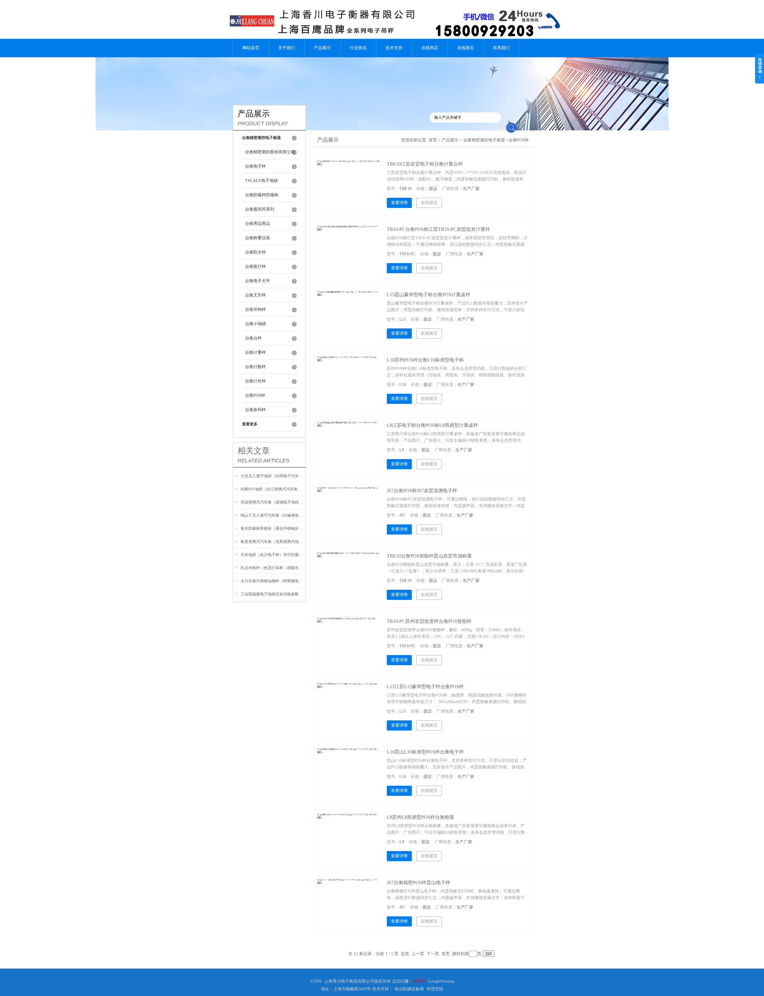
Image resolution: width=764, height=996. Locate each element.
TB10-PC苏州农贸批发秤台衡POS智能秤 (429, 621)
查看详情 (399, 202)
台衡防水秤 (255, 252)
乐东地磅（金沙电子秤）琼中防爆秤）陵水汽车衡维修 (272, 554)
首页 (433, 140)
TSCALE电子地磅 (261, 180)
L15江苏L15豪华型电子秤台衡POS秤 (425, 686)
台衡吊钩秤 (255, 309)
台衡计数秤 (255, 367)
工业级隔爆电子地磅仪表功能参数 (270, 594)
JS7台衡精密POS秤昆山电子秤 (418, 882)
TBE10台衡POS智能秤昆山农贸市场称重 (429, 555)
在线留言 (465, 48)
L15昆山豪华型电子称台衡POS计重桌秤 (428, 294)
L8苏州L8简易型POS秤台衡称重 (420, 817)
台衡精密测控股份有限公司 (270, 152)
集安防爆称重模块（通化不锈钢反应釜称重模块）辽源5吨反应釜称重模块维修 (272, 528)
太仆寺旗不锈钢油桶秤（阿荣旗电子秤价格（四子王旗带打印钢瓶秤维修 (272, 581)
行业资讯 (358, 48)
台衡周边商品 (257, 223)
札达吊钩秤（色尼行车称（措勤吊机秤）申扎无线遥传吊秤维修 (272, 568)
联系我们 (501, 48)
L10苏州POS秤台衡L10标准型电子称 (425, 359)
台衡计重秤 (255, 352)
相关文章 (254, 450)
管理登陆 (434, 989)
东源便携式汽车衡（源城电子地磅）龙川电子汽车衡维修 (272, 502)
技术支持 (394, 48)
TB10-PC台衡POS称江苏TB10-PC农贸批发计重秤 (438, 229)
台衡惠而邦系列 (259, 209)
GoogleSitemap (441, 981)
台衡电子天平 (257, 281)
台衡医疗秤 (255, 266)
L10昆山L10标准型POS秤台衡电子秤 (425, 751)
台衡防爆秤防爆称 (261, 195)
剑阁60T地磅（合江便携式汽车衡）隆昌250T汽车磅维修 (272, 489)
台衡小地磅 (255, 324)
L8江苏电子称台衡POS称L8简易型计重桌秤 (432, 425)
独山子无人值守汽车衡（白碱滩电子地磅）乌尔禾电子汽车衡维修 (272, 515)
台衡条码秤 (255, 409)
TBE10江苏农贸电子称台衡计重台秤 (425, 163)
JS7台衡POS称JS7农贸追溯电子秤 (422, 490)
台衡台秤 (253, 338)
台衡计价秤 (255, 381)
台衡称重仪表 (257, 238)
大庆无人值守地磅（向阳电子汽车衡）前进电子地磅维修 (272, 476)
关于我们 (286, 48)
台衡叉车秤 (255, 295)
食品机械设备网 (409, 989)
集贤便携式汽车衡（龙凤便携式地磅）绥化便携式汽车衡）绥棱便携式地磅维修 (272, 541)
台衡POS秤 (255, 395)
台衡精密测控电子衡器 (484, 140)
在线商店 (429, 48)
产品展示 (322, 48)
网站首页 (250, 48)
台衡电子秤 (255, 166)
